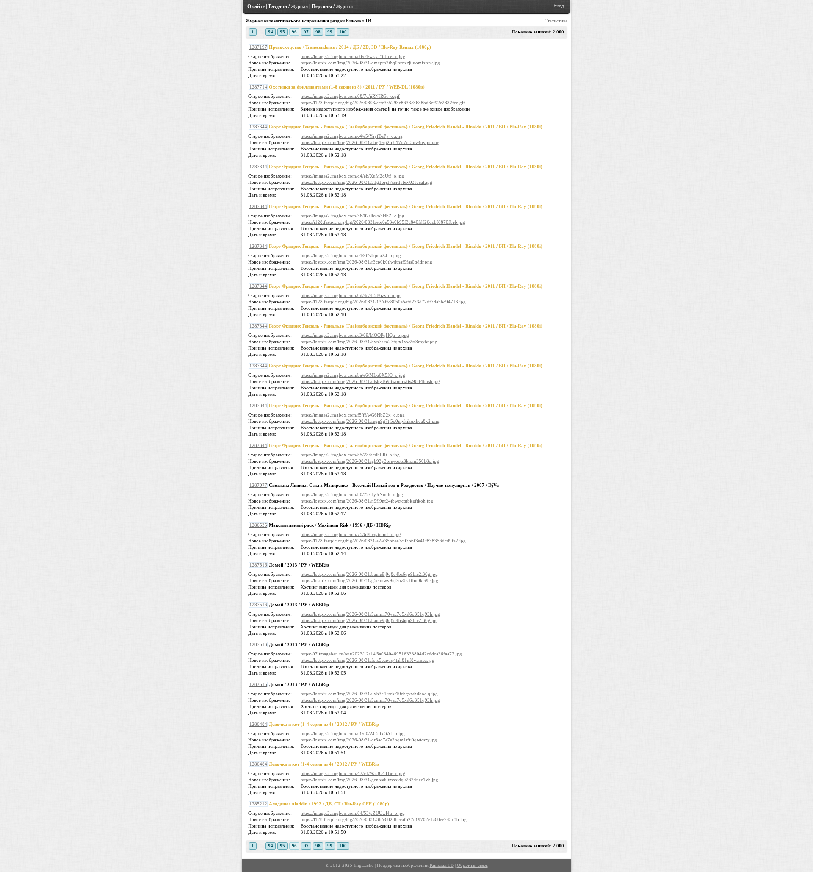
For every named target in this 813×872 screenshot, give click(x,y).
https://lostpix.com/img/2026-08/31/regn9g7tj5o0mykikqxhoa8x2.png (370, 421)
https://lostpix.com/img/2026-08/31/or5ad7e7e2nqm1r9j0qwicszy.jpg (369, 740)
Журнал (299, 6)
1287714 (258, 87)
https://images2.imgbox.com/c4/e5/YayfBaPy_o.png (352, 136)
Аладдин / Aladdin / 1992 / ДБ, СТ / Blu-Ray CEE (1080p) (329, 804)
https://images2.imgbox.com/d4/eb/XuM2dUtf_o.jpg (352, 176)
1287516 (258, 565)
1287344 (258, 127)
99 (329, 32)
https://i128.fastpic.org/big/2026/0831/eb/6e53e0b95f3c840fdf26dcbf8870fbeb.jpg (383, 222)
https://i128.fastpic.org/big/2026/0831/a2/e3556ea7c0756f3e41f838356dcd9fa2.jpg (383, 541)
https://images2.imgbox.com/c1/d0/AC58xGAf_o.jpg (353, 733)
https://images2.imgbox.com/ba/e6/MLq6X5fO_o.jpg (353, 375)
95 (282, 32)
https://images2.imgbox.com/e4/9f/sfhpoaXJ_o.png (351, 255)
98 (318, 32)
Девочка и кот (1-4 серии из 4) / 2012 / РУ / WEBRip (324, 724)
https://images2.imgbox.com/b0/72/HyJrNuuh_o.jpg (352, 494)
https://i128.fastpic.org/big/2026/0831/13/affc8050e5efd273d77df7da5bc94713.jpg (383, 302)
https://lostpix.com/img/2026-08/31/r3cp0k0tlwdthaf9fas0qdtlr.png (366, 262)
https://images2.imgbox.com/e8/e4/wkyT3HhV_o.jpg (353, 56)
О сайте (256, 6)
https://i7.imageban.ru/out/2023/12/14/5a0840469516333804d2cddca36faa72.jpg (381, 654)
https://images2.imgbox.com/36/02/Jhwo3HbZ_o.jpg (352, 216)
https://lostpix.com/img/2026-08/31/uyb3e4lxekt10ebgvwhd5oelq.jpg (369, 693)
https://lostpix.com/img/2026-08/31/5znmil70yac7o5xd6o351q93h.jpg (370, 614)
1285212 (258, 804)
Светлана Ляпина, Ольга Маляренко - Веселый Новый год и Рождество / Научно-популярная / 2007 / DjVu (384, 485)
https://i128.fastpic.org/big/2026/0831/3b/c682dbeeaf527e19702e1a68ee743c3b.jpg (384, 819)
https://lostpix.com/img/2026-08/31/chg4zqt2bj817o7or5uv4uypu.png (370, 142)
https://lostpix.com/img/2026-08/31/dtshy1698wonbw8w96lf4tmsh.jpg (370, 381)
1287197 (258, 47)
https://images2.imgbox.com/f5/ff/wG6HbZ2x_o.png (353, 415)
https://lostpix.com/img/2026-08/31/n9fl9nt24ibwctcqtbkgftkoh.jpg (367, 501)
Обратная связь (472, 865)
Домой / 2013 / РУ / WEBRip (299, 565)
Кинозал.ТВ (442, 865)
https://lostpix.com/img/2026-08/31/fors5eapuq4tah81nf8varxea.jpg (367, 660)
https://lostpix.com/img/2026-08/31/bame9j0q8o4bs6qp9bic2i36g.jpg (369, 574)
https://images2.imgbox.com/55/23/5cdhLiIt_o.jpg (350, 455)
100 (343, 32)
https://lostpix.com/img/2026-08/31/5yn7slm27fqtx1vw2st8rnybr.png (369, 341)
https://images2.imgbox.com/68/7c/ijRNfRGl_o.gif (350, 96)
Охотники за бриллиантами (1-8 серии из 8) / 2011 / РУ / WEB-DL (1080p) (347, 87)
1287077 (258, 485)
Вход (558, 5)
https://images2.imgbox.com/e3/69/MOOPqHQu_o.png (355, 335)
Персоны (322, 6)
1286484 (258, 724)
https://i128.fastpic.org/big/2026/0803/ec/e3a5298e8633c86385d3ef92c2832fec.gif (383, 102)
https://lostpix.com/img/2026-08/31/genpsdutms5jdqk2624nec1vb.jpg (369, 780)
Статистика (556, 21)
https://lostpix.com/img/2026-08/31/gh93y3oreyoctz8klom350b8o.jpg (370, 461)
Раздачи (277, 6)
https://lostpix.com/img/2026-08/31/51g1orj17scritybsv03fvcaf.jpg (366, 182)
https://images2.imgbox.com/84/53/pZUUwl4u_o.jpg (353, 813)
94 (270, 32)
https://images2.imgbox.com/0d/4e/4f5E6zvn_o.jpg (351, 295)
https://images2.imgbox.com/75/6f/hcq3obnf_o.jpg (351, 534)
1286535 (258, 525)
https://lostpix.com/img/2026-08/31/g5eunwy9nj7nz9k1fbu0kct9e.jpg (369, 580)
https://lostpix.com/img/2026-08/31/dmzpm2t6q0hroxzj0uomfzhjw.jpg (370, 63)
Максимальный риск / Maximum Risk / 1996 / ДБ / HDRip (330, 525)
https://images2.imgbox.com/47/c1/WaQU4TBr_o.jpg (353, 773)
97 (306, 32)
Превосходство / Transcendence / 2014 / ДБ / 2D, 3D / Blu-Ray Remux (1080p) (350, 47)
